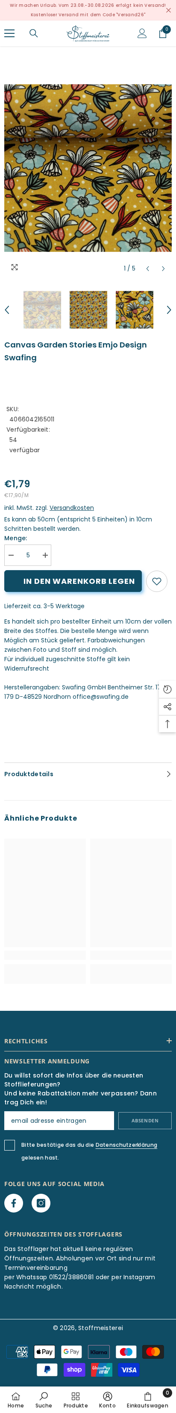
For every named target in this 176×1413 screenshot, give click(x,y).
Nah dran (168, 10)
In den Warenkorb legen (79, 581)
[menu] (9, 33)
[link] (156, 581)
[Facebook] (13, 1203)
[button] (147, 268)
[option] (88, 168)
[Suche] (34, 33)
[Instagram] (41, 1203)
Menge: (15, 538)
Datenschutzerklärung (127, 1144)
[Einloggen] (142, 33)
